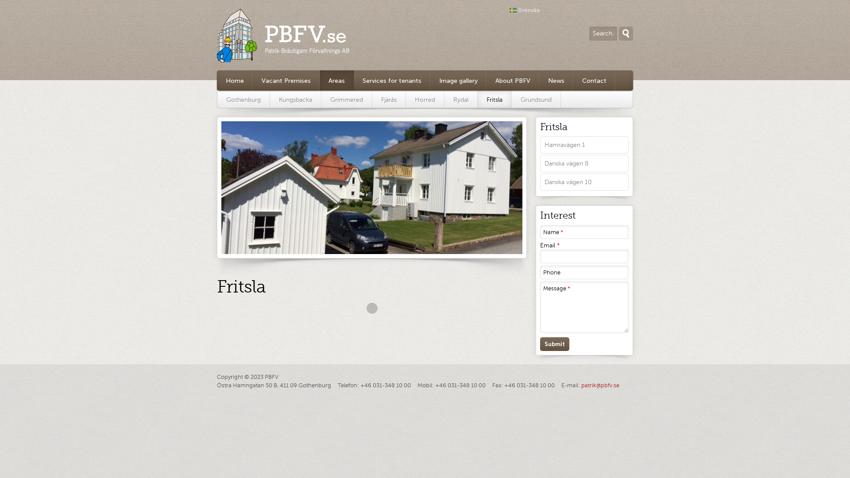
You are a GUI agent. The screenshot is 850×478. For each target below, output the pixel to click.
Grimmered (346, 99)
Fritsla (494, 99)
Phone (551, 273)
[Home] (283, 35)
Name (553, 232)
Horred (425, 99)
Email (550, 245)
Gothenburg (243, 99)
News (556, 81)
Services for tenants (392, 81)
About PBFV (512, 81)
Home (235, 81)
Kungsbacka (295, 99)
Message (556, 288)
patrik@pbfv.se (600, 385)
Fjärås (389, 99)
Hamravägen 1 (565, 145)
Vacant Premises (286, 81)
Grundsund (536, 99)
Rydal (460, 99)
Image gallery (458, 81)
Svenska (529, 10)
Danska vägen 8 (566, 163)
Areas (336, 81)
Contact (594, 81)
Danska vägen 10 (568, 182)
